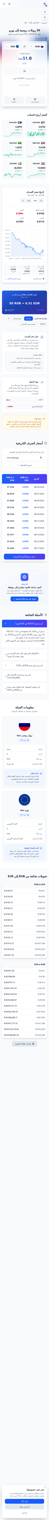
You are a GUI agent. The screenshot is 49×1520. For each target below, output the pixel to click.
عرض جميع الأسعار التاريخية (25, 556)
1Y (23, 200)
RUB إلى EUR (34, 23)
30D (35, 200)
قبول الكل (24, 1501)
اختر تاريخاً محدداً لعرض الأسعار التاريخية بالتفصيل (27, 452)
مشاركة (28, 318)
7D (41, 200)
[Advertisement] (24, 14)
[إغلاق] (45, 1487)
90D (28, 200)
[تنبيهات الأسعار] (9, 4)
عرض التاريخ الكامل (14, 278)
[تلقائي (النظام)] (45, 17)
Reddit (42, 324)
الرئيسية (44, 23)
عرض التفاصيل (26, 465)
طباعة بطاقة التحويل (23, 1043)
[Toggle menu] (4, 4)
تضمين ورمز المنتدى (28, 324)
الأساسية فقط (24, 1507)
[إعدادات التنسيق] (45, 12)
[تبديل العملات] (24, 46)
